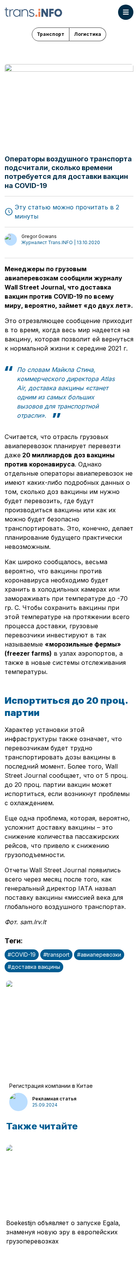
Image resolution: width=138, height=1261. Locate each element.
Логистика (87, 34)
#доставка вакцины (34, 966)
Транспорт (50, 34)
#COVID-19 (22, 954)
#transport (56, 954)
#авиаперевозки (99, 954)
